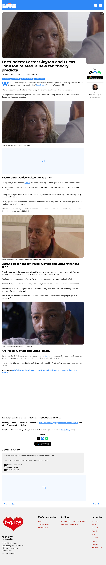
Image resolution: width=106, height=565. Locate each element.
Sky (93, 534)
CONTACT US (43, 525)
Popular (95, 521)
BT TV (94, 525)
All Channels (97, 548)
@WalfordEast (12, 467)
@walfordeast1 (12, 470)
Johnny (48, 356)
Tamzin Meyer (95, 95)
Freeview (95, 531)
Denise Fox (6, 78)
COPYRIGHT (43, 528)
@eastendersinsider (14, 465)
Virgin (94, 541)
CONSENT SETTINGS (69, 525)
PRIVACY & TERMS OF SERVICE (74, 521)
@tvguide (9, 537)
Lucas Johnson (27, 78)
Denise (27, 183)
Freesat (95, 528)
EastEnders (15, 78)
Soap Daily (65, 430)
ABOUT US (42, 521)
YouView (95, 544)
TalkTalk (95, 538)
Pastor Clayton (39, 78)
